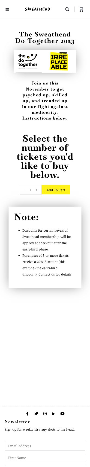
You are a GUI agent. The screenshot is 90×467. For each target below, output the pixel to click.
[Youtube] (62, 413)
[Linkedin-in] (54, 413)
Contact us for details (55, 274)
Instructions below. (45, 118)
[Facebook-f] (27, 413)
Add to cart (56, 190)
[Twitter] (36, 413)
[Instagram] (45, 413)
